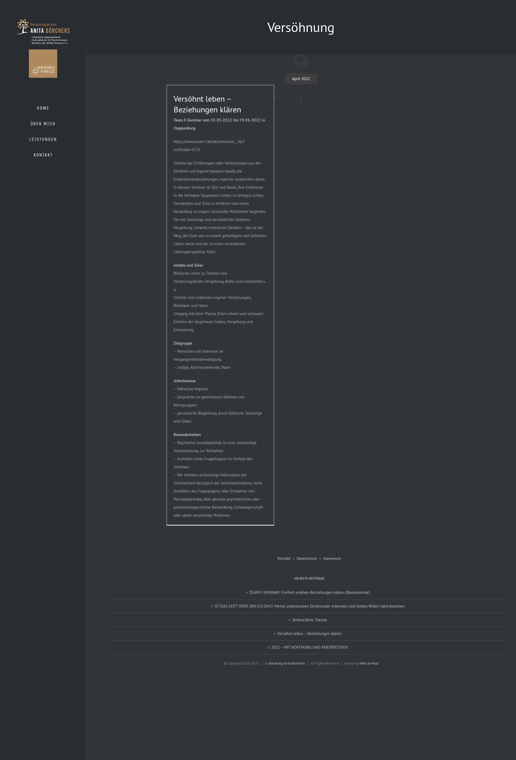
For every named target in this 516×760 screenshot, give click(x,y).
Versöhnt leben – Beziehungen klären (207, 104)
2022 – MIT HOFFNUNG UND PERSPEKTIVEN (309, 647)
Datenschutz (307, 558)
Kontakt (284, 558)
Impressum (332, 558)
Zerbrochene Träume (309, 619)
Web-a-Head (369, 663)
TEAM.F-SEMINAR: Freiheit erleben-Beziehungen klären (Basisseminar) (309, 592)
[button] (12, 748)
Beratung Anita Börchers (287, 663)
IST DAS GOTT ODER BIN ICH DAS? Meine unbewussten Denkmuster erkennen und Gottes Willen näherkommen (309, 606)
